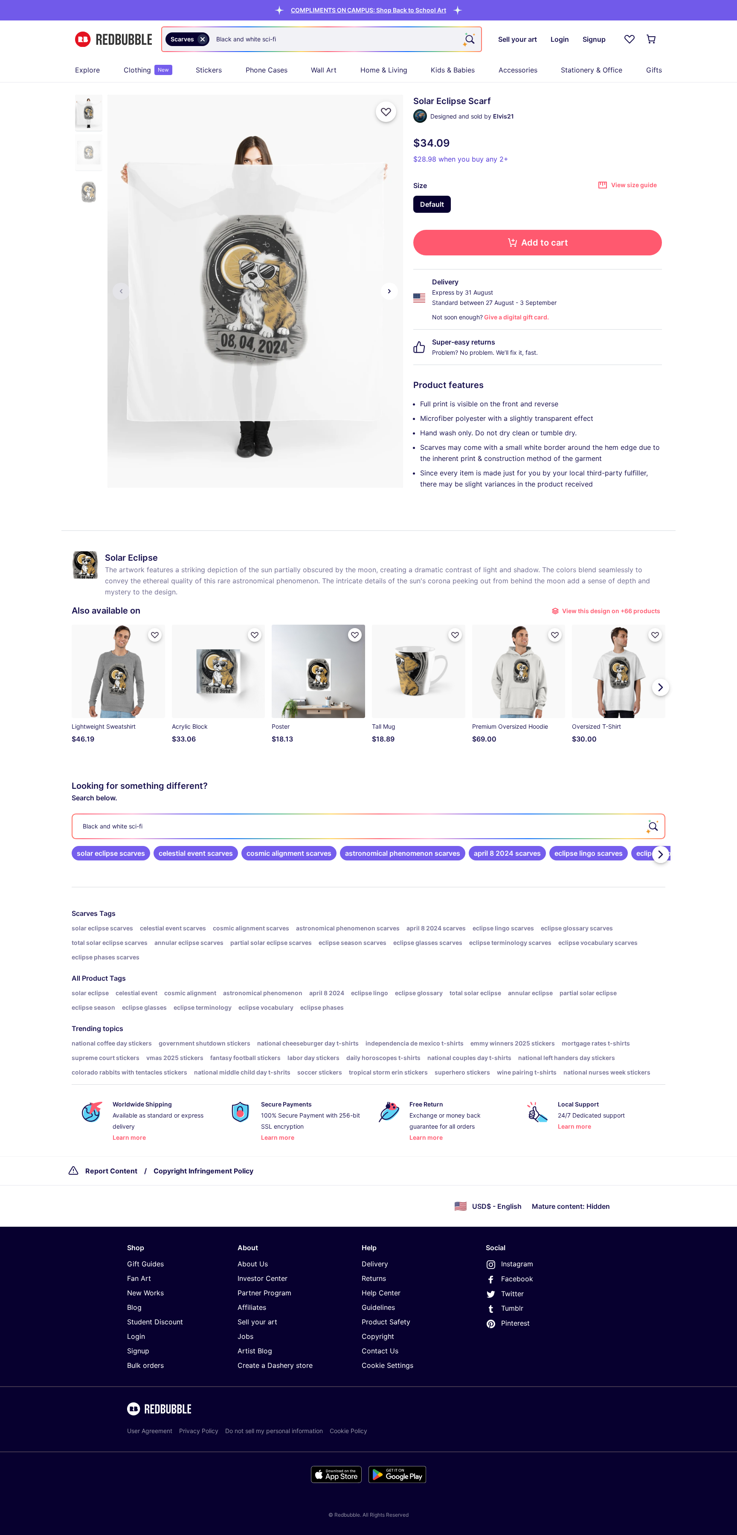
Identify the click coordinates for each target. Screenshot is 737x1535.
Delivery (375, 1264)
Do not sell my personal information (274, 1430)
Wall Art (324, 70)
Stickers (209, 70)
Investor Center (262, 1278)
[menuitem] (87, 70)
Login (136, 1336)
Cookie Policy (348, 1430)
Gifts (654, 70)
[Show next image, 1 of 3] (389, 291)
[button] (368, 10)
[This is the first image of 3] (121, 291)
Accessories (518, 70)
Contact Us (380, 1351)
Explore (87, 70)
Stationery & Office (591, 70)
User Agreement (149, 1430)
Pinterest (515, 1323)
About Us (253, 1264)
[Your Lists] (629, 39)
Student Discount (155, 1322)
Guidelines (378, 1307)
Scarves (85, 913)
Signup (138, 1351)
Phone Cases (266, 70)
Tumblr (512, 1308)
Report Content (111, 1171)
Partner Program (264, 1293)
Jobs (245, 1336)
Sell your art (257, 1322)
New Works (145, 1293)
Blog (134, 1307)
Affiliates (252, 1307)
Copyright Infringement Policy (203, 1171)
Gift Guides (145, 1264)
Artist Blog (255, 1351)
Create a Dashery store (275, 1365)
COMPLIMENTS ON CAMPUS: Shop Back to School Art (368, 10)
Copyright (378, 1336)
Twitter (512, 1293)
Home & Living (383, 70)
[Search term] (469, 39)
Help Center (381, 1293)
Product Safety (386, 1322)
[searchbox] (368, 826)
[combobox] (321, 39)
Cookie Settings (387, 1365)
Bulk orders (145, 1365)
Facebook (517, 1278)
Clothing (146, 70)
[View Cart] (651, 39)
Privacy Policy (198, 1430)
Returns (374, 1278)
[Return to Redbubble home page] (113, 39)
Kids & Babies (453, 70)
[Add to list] (386, 111)
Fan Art (139, 1278)
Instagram (517, 1264)
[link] (111, 853)
